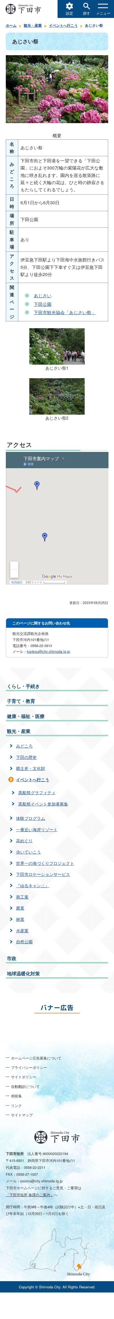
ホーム (11, 25)
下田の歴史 (26, 757)
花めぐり (24, 840)
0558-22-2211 (34, 1167)
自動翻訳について (25, 1086)
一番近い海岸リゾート (37, 829)
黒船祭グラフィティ (37, 792)
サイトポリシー (23, 1076)
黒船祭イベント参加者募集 (43, 804)
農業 (20, 908)
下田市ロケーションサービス (43, 874)
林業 (20, 919)
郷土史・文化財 (30, 768)
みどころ (24, 746)
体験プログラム (30, 818)
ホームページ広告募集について (36, 1058)
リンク (16, 1105)
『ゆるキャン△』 (32, 885)
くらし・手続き (23, 686)
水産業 (22, 930)
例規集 (16, 1095)
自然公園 (24, 941)
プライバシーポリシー (29, 1067)
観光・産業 (33, 25)
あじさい (42, 295)
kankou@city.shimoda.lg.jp (48, 651)
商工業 (22, 897)
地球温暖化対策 (23, 973)
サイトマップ (22, 1114)
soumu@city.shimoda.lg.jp (41, 1180)
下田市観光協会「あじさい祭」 (65, 312)
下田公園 (42, 304)
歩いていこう (28, 852)
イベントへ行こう (63, 25)
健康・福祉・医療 (26, 716)
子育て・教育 (21, 701)
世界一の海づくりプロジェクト (45, 863)
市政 (11, 958)
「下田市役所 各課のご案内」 (30, 1194)
